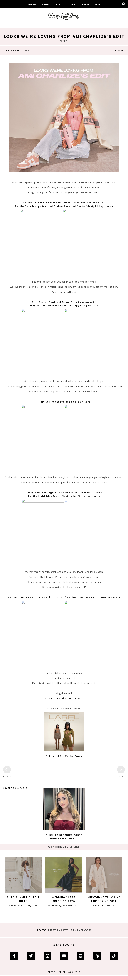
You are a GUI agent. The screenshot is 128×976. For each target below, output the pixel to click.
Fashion (31, 4)
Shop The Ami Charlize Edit (64, 698)
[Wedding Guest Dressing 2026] (63, 875)
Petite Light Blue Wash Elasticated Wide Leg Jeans (64, 496)
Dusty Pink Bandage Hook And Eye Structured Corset (63, 492)
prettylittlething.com (70, 930)
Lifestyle (59, 4)
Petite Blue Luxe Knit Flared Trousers (93, 597)
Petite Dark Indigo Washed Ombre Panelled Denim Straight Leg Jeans (64, 206)
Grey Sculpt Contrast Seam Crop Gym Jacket (63, 302)
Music (73, 4)
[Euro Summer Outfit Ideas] (23, 875)
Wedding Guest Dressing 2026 (64, 899)
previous (7, 776)
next (122, 776)
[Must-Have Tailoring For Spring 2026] (104, 875)
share (121, 50)
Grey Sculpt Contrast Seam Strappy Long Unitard (64, 305)
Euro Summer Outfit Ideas (23, 899)
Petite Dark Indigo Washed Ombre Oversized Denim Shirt (63, 202)
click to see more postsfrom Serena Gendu (64, 836)
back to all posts (17, 50)
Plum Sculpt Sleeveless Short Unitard (64, 401)
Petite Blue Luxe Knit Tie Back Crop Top (36, 597)
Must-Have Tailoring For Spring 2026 (104, 899)
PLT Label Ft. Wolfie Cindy (64, 756)
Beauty (45, 4)
